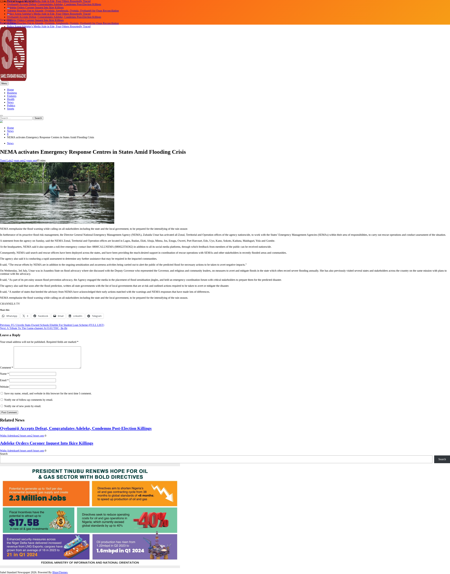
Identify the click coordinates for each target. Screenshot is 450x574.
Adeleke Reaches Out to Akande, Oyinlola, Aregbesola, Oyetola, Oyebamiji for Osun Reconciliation (63, 7)
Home (10, 89)
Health (10, 99)
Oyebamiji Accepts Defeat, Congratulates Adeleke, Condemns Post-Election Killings (54, 13)
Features (11, 95)
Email (4, 380)
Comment (6, 367)
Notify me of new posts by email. (22, 406)
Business (12, 92)
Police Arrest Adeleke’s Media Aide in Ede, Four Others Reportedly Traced (49, 10)
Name (4, 373)
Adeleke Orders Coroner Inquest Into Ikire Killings (35, 4)
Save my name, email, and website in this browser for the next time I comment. (48, 393)
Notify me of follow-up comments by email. (28, 399)
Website (4, 386)
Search (4, 453)
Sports (10, 108)
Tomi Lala (5, 160)
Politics (11, 105)
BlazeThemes (60, 572)
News (10, 102)
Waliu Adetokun (9, 435)
